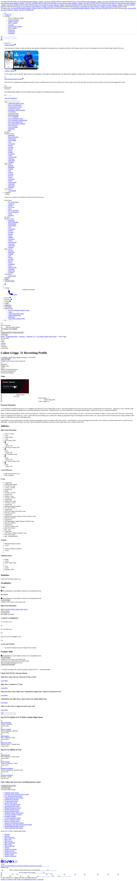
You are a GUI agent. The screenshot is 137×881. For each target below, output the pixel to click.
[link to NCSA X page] (13, 862)
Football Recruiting (11, 336)
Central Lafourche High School (13, 798)
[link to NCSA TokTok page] (7, 862)
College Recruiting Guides (16, 103)
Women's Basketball (10, 849)
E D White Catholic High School (46, 336)
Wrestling (11, 162)
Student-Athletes (9, 45)
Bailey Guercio (5, 761)
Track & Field (12, 157)
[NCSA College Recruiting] (9, 38)
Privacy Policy (13, 879)
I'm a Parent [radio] (4, 329)
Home (2, 336)
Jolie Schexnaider (6, 722)
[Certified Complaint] (64, 876)
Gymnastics (11, 144)
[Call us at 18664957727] (8, 36)
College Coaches (13, 21)
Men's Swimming (9, 842)
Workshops (11, 317)
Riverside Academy (10, 816)
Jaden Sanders (5, 736)
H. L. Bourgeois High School (13, 796)
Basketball (11, 135)
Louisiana (22, 336)
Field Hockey (12, 138)
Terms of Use (5, 879)
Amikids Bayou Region (11, 799)
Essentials (11, 25)
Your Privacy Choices (35, 879)
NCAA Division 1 (13, 202)
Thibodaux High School (11, 793)
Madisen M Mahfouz (7, 768)
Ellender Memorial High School (13, 826)
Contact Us (7, 15)
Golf (9, 142)
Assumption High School (11, 806)
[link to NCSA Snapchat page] (16, 862)
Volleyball (11, 159)
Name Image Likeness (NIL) (16, 318)
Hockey (10, 145)
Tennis (10, 155)
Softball (10, 152)
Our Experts (17, 866)
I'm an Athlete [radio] (13, 329)
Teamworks (11, 31)
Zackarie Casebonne (7, 775)
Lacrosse (10, 147)
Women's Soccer (9, 851)
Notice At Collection (23, 879)
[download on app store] (42, 870)
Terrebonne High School (11, 809)
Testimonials (10, 866)
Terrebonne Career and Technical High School (18, 824)
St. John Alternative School (12, 818)
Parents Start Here (6, 332)
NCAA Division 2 (13, 210)
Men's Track (8, 844)
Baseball (10, 165)
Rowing (10, 149)
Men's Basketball (9, 837)
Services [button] (6, 298)
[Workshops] (8, 95)
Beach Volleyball (13, 137)
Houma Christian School (11, 811)
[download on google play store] (52, 870)
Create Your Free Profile (7, 664)
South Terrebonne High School (13, 828)
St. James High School (11, 801)
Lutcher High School (10, 803)
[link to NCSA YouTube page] (10, 862)
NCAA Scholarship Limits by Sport (18, 310)
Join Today (8, 306)
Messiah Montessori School (12, 808)
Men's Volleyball (9, 846)
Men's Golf (7, 839)
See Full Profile (5, 359)
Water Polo (11, 160)
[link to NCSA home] (3, 859)
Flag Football (12, 140)
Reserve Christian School (11, 821)
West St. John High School (12, 804)
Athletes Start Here (18, 332)
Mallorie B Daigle (6, 742)
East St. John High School (12, 819)
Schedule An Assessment (8, 786)
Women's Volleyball (10, 856)
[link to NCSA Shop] (9, 13)
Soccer (10, 150)
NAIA (10, 214)
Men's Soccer (8, 841)
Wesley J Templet (6, 729)
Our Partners (24, 866)
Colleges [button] (7, 301)
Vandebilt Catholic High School (13, 813)
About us (3, 866)
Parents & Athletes (13, 20)
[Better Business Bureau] (44, 876)
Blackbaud (11, 30)
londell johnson (5, 755)
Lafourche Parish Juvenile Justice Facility (16, 794)
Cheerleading (12, 190)
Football (10, 169)
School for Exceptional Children (13, 823)
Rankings (11, 215)
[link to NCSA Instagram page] (5, 862)
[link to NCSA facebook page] (2, 862)
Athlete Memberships (14, 315)
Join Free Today (9, 281)
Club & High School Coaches (13, 79)
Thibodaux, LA (30, 336)
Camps (6, 279)
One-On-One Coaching (15, 26)
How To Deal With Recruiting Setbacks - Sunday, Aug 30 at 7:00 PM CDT (36, 1)
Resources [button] (7, 299)
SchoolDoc (11, 33)
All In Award (36, 866)
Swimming (11, 154)
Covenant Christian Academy (13, 814)
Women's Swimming (10, 853)
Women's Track (9, 854)
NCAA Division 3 (13, 212)
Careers (30, 866)
